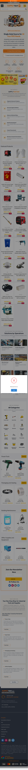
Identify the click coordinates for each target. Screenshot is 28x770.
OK (14, 390)
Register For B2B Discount (14, 2)
